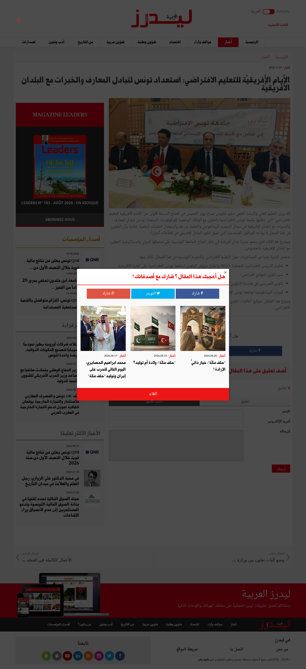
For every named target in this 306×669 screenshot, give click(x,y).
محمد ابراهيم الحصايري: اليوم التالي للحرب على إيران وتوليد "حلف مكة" (106, 369)
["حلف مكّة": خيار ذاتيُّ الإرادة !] (202, 328)
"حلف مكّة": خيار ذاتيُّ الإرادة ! (208, 366)
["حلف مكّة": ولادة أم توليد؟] (153, 328)
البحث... (101, 16)
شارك (196, 293)
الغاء (153, 394)
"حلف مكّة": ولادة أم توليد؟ (154, 362)
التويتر (151, 293)
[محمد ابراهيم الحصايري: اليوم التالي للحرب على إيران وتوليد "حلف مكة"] (103, 328)
